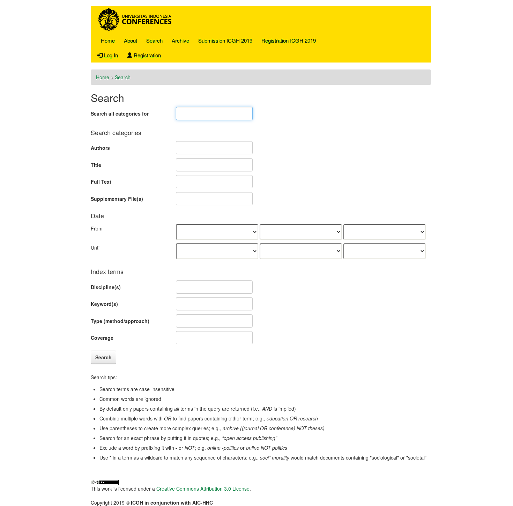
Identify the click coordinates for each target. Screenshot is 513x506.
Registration (146, 55)
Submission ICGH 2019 (225, 40)
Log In (110, 55)
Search (154, 40)
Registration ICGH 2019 (288, 40)
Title (96, 164)
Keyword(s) (104, 303)
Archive (180, 40)
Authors (100, 147)
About (130, 40)
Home (108, 40)
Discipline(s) (106, 287)
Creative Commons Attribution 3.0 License (203, 488)
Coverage (102, 337)
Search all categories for (120, 113)
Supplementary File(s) (117, 198)
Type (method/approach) (120, 320)
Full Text (101, 181)
